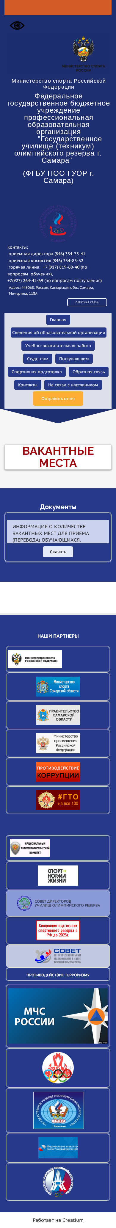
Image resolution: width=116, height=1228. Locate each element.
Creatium (73, 1220)
